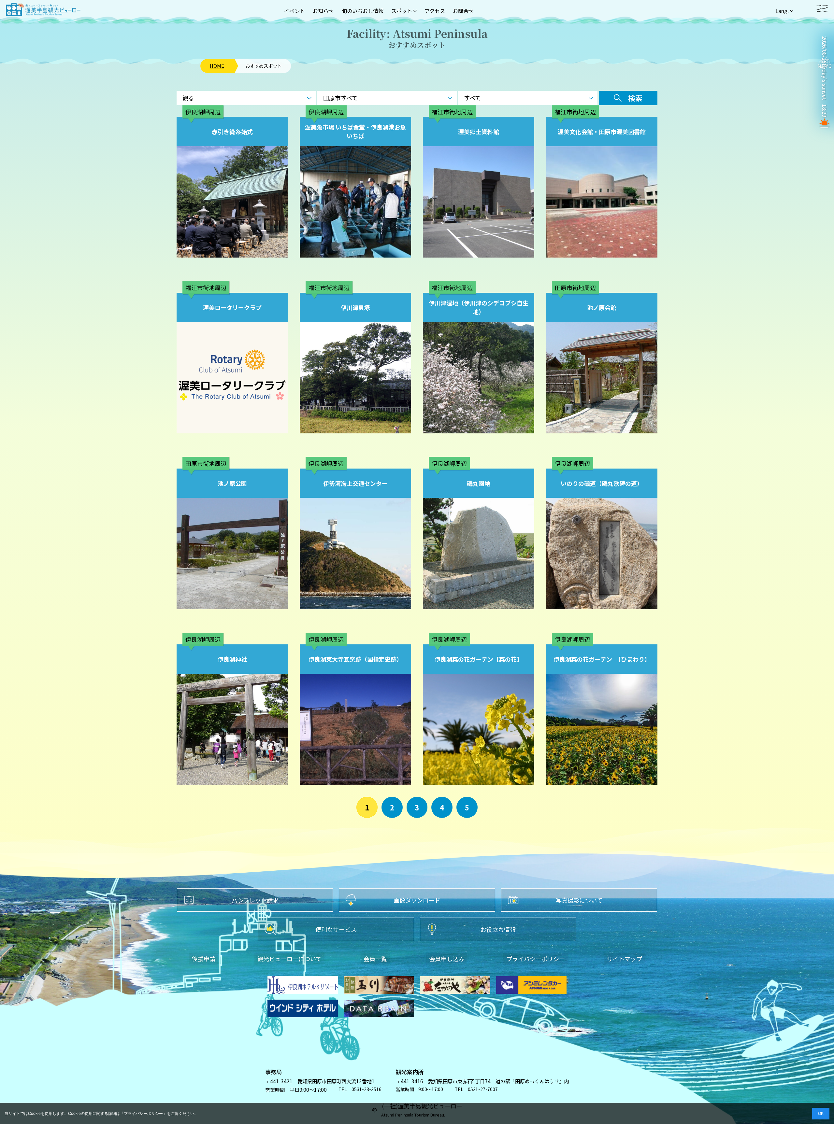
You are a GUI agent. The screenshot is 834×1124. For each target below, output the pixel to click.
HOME (217, 65)
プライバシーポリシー (143, 1113)
